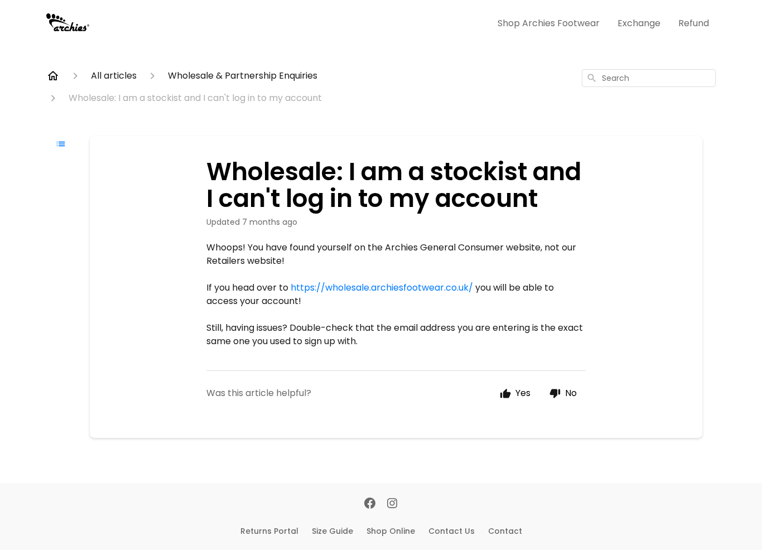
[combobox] (649, 78)
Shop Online (390, 531)
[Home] (53, 76)
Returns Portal (269, 531)
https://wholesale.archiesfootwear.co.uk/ (382, 287)
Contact (505, 531)
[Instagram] (392, 504)
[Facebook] (370, 504)
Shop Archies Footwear (549, 23)
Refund (693, 23)
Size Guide (332, 531)
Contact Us (451, 531)
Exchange (639, 23)
